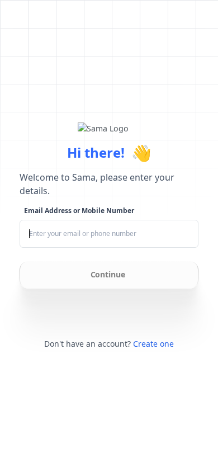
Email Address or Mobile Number (79, 210)
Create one (153, 343)
